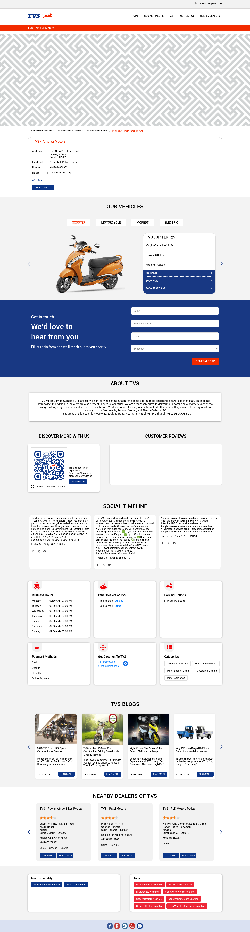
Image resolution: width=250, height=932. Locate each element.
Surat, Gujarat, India (109, 666)
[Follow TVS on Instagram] (125, 926)
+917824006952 (59, 167)
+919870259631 (48, 842)
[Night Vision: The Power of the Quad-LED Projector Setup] (148, 729)
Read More (66, 774)
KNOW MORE (153, 273)
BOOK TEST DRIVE (155, 288)
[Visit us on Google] (117, 926)
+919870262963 (172, 837)
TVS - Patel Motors (113, 808)
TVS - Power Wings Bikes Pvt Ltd (61, 808)
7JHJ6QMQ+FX (106, 662)
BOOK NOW (152, 280)
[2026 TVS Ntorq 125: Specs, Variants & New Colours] (56, 729)
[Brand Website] (140, 926)
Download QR (78, 481)
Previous (28, 263)
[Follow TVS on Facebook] (110, 926)
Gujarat (119, 600)
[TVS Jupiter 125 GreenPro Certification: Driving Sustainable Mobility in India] (102, 729)
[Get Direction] (125, 665)
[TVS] (41, 16)
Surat (118, 606)
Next (221, 263)
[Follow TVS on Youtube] (132, 926)
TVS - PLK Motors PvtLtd (179, 808)
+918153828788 (110, 839)
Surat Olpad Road (76, 884)
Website (47, 855)
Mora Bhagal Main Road (47, 884)
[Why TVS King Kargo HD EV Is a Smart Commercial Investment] (194, 729)
